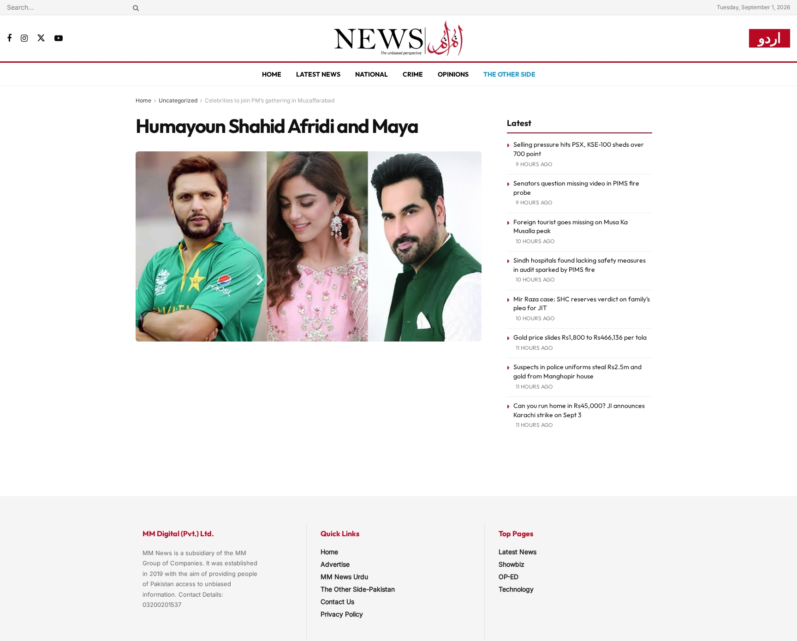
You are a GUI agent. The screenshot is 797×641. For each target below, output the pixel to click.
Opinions (453, 74)
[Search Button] (134, 7)
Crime (413, 74)
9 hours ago (534, 164)
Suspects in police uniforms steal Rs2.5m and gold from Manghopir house (577, 371)
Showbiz (511, 564)
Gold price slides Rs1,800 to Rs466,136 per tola (580, 337)
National (371, 74)
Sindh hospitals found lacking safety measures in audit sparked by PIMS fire (579, 265)
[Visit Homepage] (398, 38)
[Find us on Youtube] (58, 38)
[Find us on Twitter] (41, 38)
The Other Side (509, 74)
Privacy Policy (342, 614)
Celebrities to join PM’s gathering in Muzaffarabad (269, 100)
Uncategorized (178, 100)
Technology (516, 589)
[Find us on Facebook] (9, 38)
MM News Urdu (344, 577)
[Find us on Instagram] (24, 38)
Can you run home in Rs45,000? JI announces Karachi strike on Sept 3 (579, 410)
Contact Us (337, 601)
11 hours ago (534, 347)
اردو (769, 38)
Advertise (335, 564)
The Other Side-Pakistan (358, 589)
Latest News (318, 74)
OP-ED (508, 577)
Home (271, 74)
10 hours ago (535, 241)
